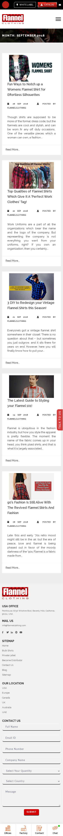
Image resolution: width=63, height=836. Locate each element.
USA (4, 688)
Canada (6, 697)
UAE (4, 712)
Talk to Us (59, 420)
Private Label (9, 655)
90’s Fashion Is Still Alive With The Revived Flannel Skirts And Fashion (30, 507)
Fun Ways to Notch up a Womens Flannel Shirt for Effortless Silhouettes (26, 89)
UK (3, 702)
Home (5, 645)
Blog (4, 670)
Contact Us (7, 665)
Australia (6, 707)
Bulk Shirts (7, 650)
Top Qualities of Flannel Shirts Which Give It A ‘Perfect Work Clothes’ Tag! (29, 196)
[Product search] (5, 4)
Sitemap (6, 674)
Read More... (13, 149)
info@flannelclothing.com (14, 625)
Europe (6, 692)
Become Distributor (12, 660)
